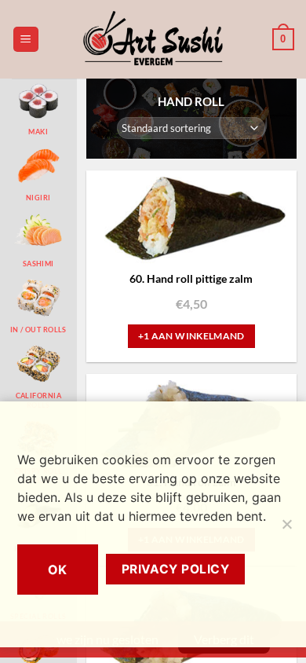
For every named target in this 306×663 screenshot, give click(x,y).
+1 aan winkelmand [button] (191, 336)
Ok (57, 569)
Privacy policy (176, 569)
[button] (25, 40)
